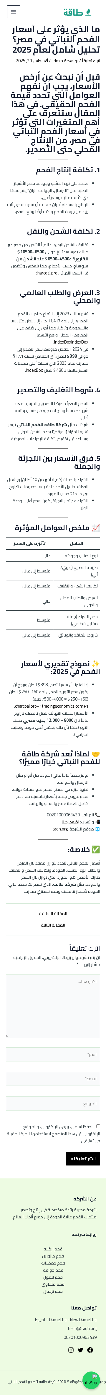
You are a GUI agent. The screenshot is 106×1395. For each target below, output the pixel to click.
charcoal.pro (46, 273)
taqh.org (60, 829)
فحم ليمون (53, 1277)
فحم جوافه (53, 1270)
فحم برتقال (53, 1291)
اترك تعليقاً (91, 61)
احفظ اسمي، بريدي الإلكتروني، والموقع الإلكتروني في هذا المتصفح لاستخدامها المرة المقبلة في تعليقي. (53, 1134)
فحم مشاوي (53, 1284)
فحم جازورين (53, 1256)
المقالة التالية (53, 925)
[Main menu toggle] (13, 11)
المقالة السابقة (53, 914)
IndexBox (62, 342)
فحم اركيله (53, 1248)
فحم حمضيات (53, 1263)
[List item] (90, 1350)
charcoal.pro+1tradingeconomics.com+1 (51, 706)
